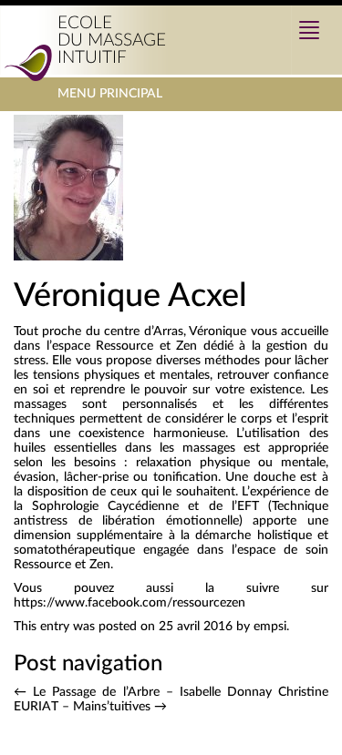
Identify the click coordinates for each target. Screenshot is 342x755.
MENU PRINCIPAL (109, 99)
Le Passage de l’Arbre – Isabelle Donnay (143, 692)
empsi (270, 626)
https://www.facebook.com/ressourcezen (129, 603)
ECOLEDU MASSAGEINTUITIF (111, 40)
